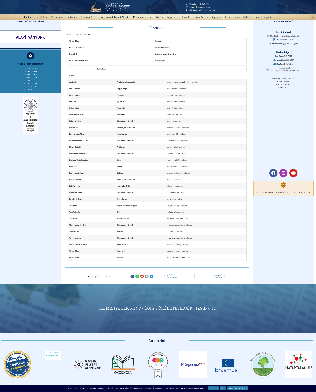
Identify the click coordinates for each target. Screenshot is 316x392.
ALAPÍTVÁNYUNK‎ (30, 37)
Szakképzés (87, 17)
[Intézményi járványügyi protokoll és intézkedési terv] (283, 185)
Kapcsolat (217, 17)
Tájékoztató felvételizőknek (113, 17)
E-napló (186, 17)
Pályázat (171, 17)
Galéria (160, 17)
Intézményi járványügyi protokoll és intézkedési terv (283, 192)
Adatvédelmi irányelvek (238, 388)
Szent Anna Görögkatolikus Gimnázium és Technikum (118, 7)
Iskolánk (40, 17)
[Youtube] (293, 173)
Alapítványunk (263, 17)
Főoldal (28, 17)
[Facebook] (273, 173)
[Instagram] (283, 173)
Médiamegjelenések (142, 17)
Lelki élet (248, 17)
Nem (223, 388)
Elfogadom (213, 388)
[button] (313, 17)
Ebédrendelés (232, 17)
